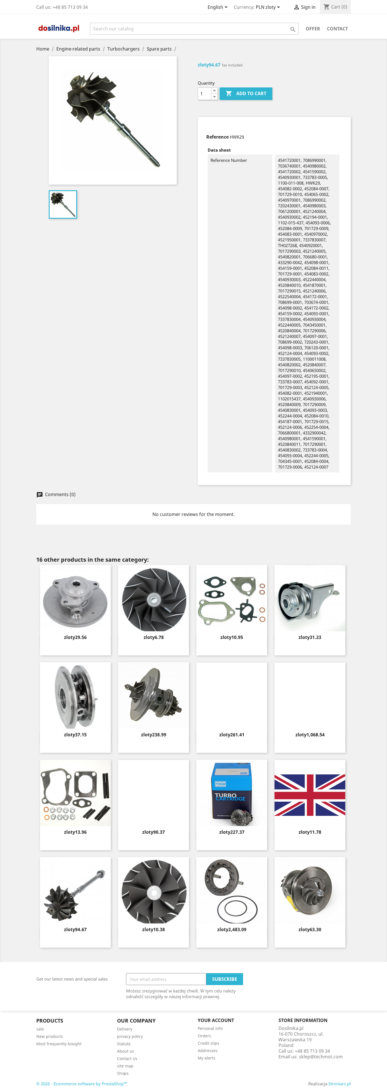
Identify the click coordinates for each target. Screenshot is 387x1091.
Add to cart (246, 93)
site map (125, 1066)
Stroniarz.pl (339, 1083)
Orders (204, 1035)
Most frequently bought (59, 1043)
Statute (124, 1043)
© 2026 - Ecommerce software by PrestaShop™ (81, 1083)
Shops (123, 1073)
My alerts (206, 1058)
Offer (313, 29)
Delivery (124, 1029)
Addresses (208, 1050)
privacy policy (130, 1036)
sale (40, 1029)
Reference (217, 137)
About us (125, 1051)
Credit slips (208, 1043)
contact (337, 29)
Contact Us (127, 1058)
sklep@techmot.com (321, 1057)
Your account (216, 1020)
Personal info (210, 1028)
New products (49, 1036)
